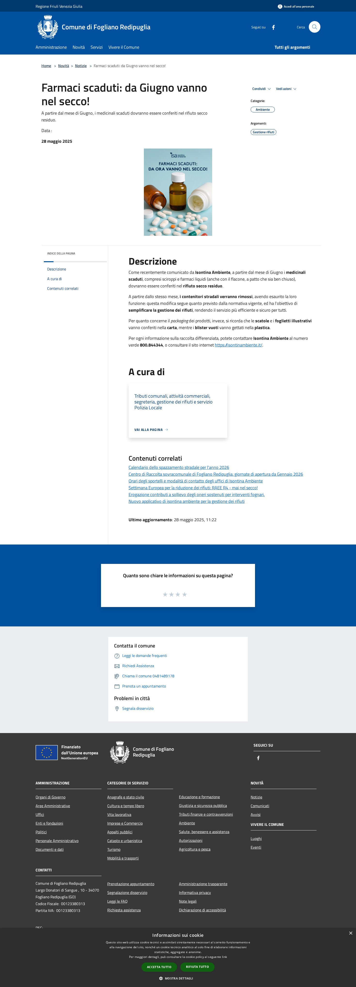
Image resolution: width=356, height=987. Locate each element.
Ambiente (187, 823)
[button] (178, 978)
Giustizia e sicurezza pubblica (203, 805)
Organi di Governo (50, 797)
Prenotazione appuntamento (130, 884)
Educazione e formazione (199, 797)
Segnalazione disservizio (127, 892)
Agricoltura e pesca (194, 849)
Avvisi (256, 814)
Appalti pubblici (119, 832)
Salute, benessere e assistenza (204, 832)
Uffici (40, 814)
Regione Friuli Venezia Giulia (59, 6)
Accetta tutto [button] (159, 967)
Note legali (188, 901)
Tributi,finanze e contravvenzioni (206, 814)
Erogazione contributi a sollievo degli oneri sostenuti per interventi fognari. (197, 494)
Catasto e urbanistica (124, 841)
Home (46, 66)
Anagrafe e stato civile (125, 797)
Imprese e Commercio (125, 823)
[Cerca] (314, 27)
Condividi (259, 88)
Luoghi (256, 838)
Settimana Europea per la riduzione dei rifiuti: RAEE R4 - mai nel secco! (193, 487)
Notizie (81, 66)
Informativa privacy (195, 892)
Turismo (113, 849)
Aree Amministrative (53, 806)
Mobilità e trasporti (123, 858)
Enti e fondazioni (49, 823)
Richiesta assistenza (124, 910)
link (224, 957)
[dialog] (178, 957)
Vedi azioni (284, 88)
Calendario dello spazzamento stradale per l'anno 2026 (179, 467)
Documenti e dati (50, 849)
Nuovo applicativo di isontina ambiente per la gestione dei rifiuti (187, 501)
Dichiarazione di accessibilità (202, 910)
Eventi (256, 847)
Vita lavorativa (119, 814)
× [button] (350, 933)
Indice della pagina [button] (61, 253)
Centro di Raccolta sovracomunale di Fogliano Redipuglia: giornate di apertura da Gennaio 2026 (216, 474)
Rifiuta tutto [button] (197, 967)
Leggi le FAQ (117, 901)
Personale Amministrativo (57, 841)
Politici (41, 832)
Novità (63, 66)
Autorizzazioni (190, 840)
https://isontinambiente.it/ (238, 345)
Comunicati (260, 806)
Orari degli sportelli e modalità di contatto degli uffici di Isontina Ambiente (196, 481)
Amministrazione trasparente (203, 884)
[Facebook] (271, 27)
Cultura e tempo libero (125, 806)
